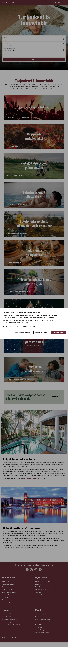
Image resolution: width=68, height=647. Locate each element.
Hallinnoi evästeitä (41, 332)
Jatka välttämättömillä (22, 332)
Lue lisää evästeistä (22, 322)
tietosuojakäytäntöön (27, 326)
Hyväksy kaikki (58, 332)
